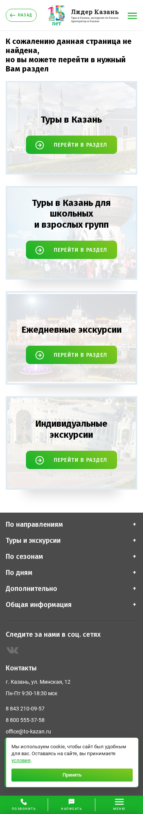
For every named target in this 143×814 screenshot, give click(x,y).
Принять (72, 775)
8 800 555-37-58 (25, 720)
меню (119, 809)
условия (21, 760)
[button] (71, 804)
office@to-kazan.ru (28, 731)
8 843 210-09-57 (25, 709)
